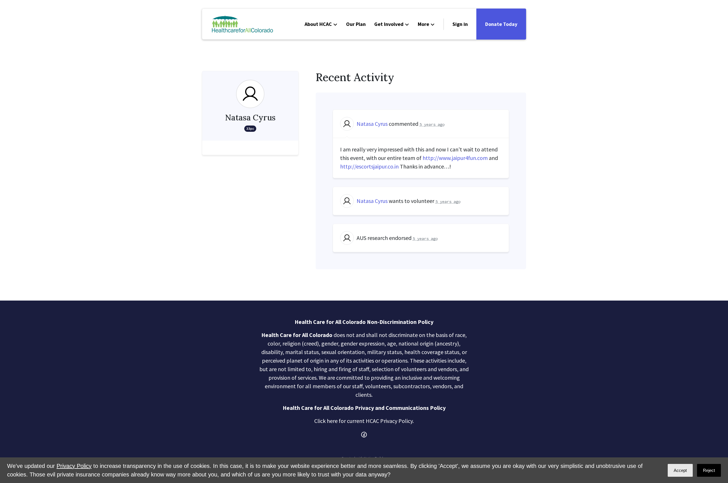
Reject (709, 470)
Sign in (460, 24)
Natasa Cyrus (372, 123)
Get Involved (389, 24)
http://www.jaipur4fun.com (455, 157)
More (423, 24)
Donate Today (501, 24)
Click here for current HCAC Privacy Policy (363, 420)
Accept (680, 470)
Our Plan (356, 24)
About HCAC (318, 24)
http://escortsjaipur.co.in (369, 166)
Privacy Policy (74, 466)
